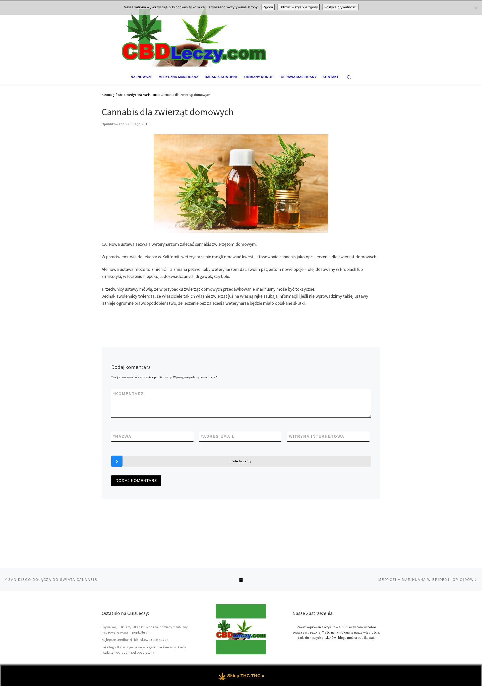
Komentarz (128, 394)
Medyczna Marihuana (142, 94)
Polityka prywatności (340, 7)
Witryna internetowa (316, 436)
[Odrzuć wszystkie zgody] (475, 7)
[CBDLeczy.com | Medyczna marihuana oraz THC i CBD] (241, 34)
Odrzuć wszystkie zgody (298, 7)
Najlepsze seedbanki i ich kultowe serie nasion (135, 640)
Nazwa (122, 436)
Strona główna (113, 94)
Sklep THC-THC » (245, 675)
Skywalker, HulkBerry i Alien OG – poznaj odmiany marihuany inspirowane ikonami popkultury (145, 630)
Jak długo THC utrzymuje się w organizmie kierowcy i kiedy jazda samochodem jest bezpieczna (144, 650)
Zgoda (268, 7)
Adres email (218, 436)
